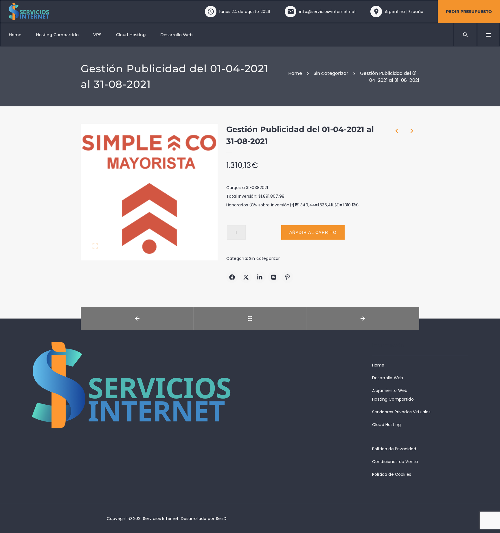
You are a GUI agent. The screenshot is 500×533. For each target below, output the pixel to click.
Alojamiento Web (389, 390)
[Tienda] (250, 318)
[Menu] (488, 34)
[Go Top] (489, 520)
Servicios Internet (161, 518)
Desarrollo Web (387, 378)
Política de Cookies (391, 474)
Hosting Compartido (393, 399)
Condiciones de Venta (395, 461)
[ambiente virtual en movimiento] (29, 11)
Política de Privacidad (394, 449)
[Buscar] (465, 34)
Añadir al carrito (313, 232)
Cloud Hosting (386, 424)
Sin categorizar (264, 258)
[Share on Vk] (274, 277)
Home (378, 365)
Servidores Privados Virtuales (401, 412)
